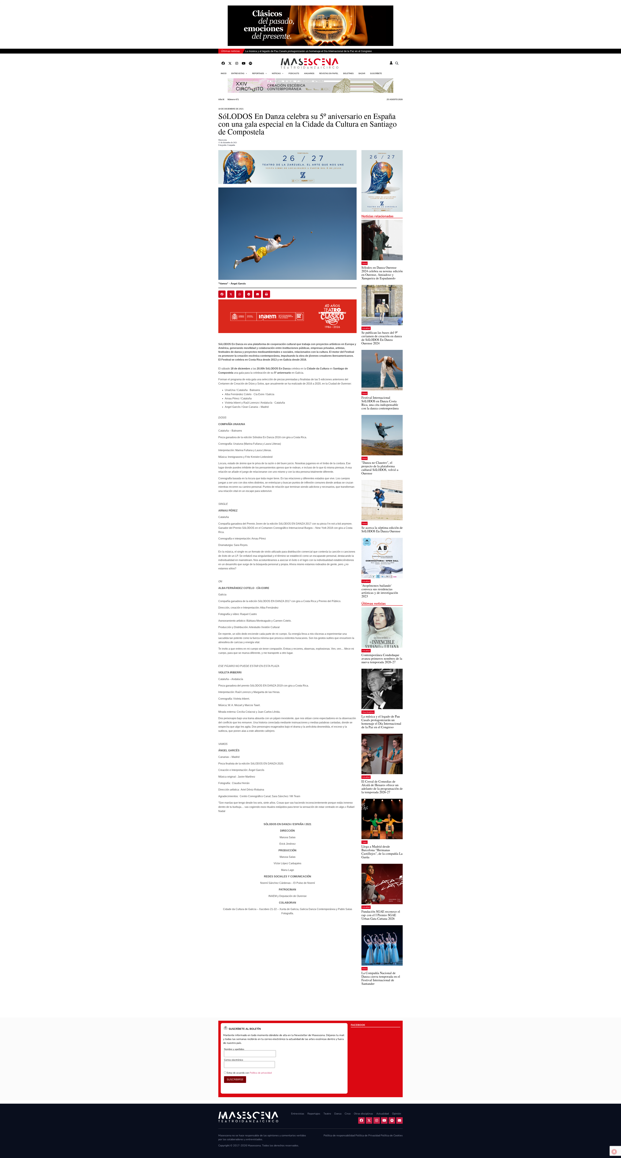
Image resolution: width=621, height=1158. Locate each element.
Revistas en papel (328, 73)
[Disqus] (287, 968)
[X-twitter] (230, 63)
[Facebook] (223, 63)
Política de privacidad (261, 1072)
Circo (348, 1113)
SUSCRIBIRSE (235, 1079)
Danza (364, 263)
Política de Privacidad (367, 1135)
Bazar (362, 73)
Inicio (223, 73)
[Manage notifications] (614, 1151)
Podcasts (294, 73)
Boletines (348, 73)
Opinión (396, 1113)
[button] (396, 63)
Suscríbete (376, 73)
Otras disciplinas (368, 712)
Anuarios (309, 73)
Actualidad (366, 328)
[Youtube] (243, 63)
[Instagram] (237, 63)
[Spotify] (250, 63)
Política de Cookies (392, 1135)
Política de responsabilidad (339, 1135)
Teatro (364, 842)
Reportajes (258, 73)
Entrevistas (237, 73)
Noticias (276, 73)
